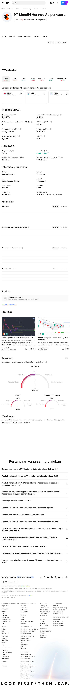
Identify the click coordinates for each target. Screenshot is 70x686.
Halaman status (25, 678)
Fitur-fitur (23, 605)
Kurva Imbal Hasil (7, 652)
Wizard (42, 633)
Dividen (4, 642)
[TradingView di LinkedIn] (55, 577)
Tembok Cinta (44, 607)
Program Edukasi (58, 625)
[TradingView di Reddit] (66, 577)
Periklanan (56, 619)
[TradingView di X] (41, 577)
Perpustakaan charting (60, 607)
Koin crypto (5, 617)
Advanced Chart (58, 611)
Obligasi (4, 615)
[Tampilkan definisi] (15, 115)
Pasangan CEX (6, 619)
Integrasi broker (58, 621)
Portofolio (4, 650)
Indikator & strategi (46, 631)
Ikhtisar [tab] (4, 36)
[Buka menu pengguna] (58, 3)
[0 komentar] (26, 349)
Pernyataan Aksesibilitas (28, 672)
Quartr (30, 595)
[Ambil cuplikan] (48, 42)
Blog (22, 642)
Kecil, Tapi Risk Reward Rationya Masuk (17, 337)
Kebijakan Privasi (26, 668)
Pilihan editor (44, 625)
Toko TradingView (26, 654)
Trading (42, 621)
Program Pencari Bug (27, 676)
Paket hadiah (24, 611)
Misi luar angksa (25, 640)
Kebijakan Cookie (26, 670)
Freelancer (43, 635)
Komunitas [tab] (27, 36)
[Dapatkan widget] (52, 42)
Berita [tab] (20, 36)
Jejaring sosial (44, 605)
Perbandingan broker (27, 621)
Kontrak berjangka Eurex (28, 631)
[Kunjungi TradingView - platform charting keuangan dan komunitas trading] (9, 70)
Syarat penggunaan (26, 664)
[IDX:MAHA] (4, 334)
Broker (23, 619)
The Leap (23, 623)
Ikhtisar (23, 617)
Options (4, 654)
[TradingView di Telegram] (59, 577)
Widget (55, 605)
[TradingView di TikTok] (62, 577)
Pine (3, 623)
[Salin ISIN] (54, 194)
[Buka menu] (2, 3)
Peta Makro (5, 656)
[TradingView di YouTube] (48, 577)
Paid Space (43, 637)
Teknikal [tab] (36, 36)
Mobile (4, 664)
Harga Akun (24, 607)
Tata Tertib (43, 613)
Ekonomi (4, 638)
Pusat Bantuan (25, 644)
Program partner (58, 623)
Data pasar (24, 609)
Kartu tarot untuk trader (28, 656)
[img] (43, 19)
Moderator (43, 615)
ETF (3, 613)
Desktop (4, 666)
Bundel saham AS (26, 633)
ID (53, 3)
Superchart (5, 605)
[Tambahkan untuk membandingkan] (20, 93)
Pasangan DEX (6, 621)
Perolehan (5, 640)
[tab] (55, 206)
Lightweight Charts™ (59, 609)
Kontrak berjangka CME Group (30, 629)
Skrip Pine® (5, 658)
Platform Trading (58, 613)
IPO (3, 644)
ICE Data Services (24, 586)
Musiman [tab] (45, 36)
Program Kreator (45, 611)
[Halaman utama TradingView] (7, 3)
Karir (22, 646)
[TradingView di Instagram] (51, 577)
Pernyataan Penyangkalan (28, 666)
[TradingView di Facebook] (44, 577)
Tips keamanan (25, 674)
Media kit (23, 648)
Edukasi (42, 623)
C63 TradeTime (25, 658)
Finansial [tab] (12, 36)
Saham (4, 611)
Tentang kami (25, 638)
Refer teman (44, 609)
